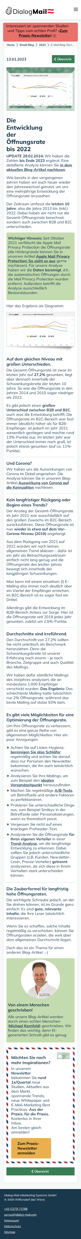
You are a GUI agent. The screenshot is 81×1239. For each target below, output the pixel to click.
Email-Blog (27, 44)
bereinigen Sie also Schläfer (36, 752)
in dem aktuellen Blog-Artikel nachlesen (39, 167)
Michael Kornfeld (24, 1025)
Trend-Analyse (24, 843)
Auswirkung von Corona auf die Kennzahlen (37, 485)
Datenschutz (12, 1226)
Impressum (11, 1220)
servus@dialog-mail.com (20, 1214)
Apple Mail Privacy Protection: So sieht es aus (39, 258)
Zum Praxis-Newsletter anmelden (28, 1148)
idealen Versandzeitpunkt (32, 782)
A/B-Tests (63, 790)
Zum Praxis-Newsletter (43, 33)
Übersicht (64, 59)
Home (11, 44)
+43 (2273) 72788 (15, 1209)
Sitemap (9, 1232)
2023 (42, 44)
